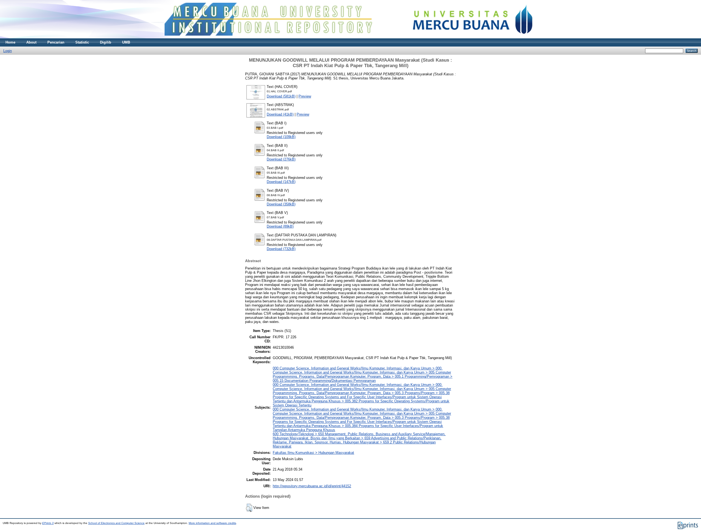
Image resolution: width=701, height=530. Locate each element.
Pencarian (55, 42)
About (31, 42)
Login (7, 51)
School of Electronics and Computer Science (116, 523)
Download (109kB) (281, 137)
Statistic (82, 42)
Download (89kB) (280, 226)
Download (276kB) (281, 159)
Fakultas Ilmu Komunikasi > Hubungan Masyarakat (313, 453)
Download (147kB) (281, 182)
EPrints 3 (48, 523)
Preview (304, 96)
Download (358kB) (281, 204)
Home (10, 42)
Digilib (105, 42)
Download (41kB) (280, 114)
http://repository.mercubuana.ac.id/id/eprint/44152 (312, 486)
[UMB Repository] (350, 37)
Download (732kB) (281, 249)
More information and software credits (212, 523)
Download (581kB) (281, 96)
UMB (126, 42)
